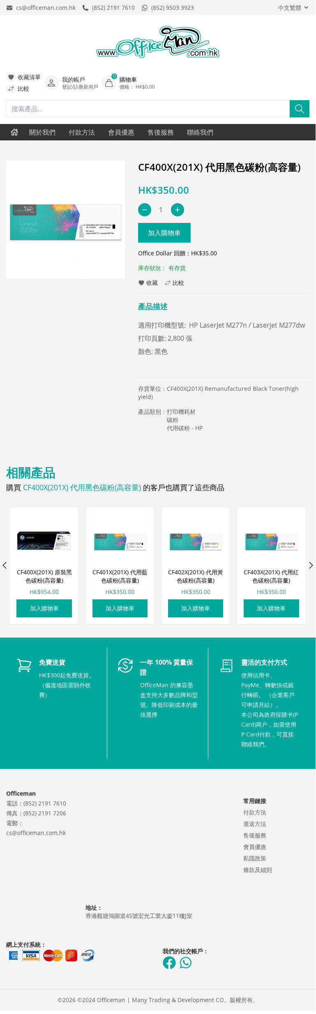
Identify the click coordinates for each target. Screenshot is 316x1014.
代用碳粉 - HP (185, 428)
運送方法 (254, 824)
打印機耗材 (181, 411)
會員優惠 (121, 132)
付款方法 (82, 132)
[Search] (299, 108)
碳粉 (172, 420)
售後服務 (161, 132)
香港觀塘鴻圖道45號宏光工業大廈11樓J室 (138, 916)
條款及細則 (257, 870)
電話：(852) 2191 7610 (36, 803)
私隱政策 (254, 858)
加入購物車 (164, 232)
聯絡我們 (200, 132)
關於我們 (42, 132)
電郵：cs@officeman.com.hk (36, 828)
